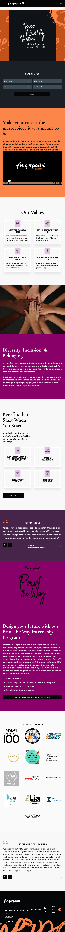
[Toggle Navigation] (60, 3)
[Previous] (5, 545)
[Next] (10, 545)
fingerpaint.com (35, 909)
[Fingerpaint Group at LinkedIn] (59, 909)
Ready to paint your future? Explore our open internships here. (32, 697)
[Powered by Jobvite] (8, 921)
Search (32, 94)
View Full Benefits (13, 495)
